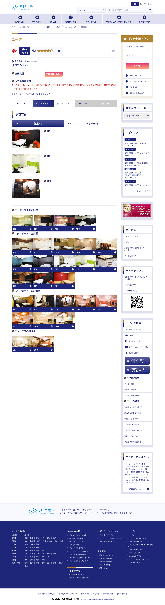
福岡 (26, 563)
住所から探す (20, 21)
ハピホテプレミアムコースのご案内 (134, 249)
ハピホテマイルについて (133, 242)
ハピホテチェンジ (135, 549)
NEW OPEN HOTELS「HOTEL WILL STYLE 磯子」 (136, 162)
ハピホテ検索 (133, 323)
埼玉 (38, 541)
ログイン (137, 66)
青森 (26, 538)
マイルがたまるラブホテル (78, 551)
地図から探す (71, 21)
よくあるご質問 (130, 256)
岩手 (43, 538)
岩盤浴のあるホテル (131, 419)
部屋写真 (44, 103)
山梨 (31, 544)
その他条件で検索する (132, 442)
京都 (37, 553)
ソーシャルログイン (136, 76)
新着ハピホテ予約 (105, 562)
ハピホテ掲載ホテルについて (139, 559)
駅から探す (37, 21)
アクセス (65, 103)
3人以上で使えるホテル (133, 430)
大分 (48, 563)
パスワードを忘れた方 (137, 81)
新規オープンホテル (106, 555)
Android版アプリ (130, 291)
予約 (108, 103)
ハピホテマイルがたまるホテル (137, 369)
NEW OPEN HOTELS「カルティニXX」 (137, 184)
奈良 (48, 553)
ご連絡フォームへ (135, 489)
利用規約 (51, 594)
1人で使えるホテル (131, 424)
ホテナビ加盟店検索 (131, 395)
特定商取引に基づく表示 (90, 594)
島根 (43, 557)
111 (48, 156)
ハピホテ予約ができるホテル (137, 361)
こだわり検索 (134, 353)
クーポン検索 (129, 384)
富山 (31, 547)
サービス (131, 229)
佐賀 (31, 563)
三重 (43, 550)
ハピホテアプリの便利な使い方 (110, 538)
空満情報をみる (53, 74)
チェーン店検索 (130, 390)
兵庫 (31, 553)
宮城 (48, 538)
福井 (37, 547)
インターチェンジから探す (78, 535)
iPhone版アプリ (130, 285)
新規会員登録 (134, 87)
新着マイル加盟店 (105, 558)
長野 (37, 544)
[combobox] (127, 10)
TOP (23, 103)
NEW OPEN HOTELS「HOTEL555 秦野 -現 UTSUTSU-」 (133, 173)
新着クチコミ (104, 568)
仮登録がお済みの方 (136, 93)
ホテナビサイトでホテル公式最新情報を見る (31, 94)
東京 (26, 541)
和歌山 (55, 553)
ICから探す (53, 21)
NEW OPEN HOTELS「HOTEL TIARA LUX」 (136, 142)
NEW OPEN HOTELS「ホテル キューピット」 (137, 152)
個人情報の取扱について (68, 594)
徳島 (31, 560)
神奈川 (32, 541)
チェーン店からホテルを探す (79, 561)
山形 (37, 538)
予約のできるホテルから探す (118, 21)
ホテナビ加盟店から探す (77, 554)
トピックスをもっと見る (141, 191)
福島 (54, 538)
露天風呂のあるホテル (132, 413)
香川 (26, 560)
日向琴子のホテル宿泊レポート (80, 578)
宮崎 (54, 563)
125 (49, 181)
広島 (31, 557)
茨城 (55, 541)
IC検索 (131, 335)
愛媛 (37, 560)
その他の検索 (144, 21)
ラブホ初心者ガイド (106, 535)
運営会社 (41, 594)
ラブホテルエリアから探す (139, 347)
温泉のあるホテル (131, 436)
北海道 (26, 535)
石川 (26, 547)
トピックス (132, 132)
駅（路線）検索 (134, 341)
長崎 (37, 563)
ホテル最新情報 (104, 565)
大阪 (26, 553)
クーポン (87, 103)
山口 (48, 557)
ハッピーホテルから (137, 456)
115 (49, 131)
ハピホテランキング (131, 236)
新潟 (26, 544)
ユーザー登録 (146, 4)
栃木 (50, 541)
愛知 (26, 550)
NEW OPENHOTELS (76, 574)
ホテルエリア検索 (135, 330)
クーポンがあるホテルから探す (80, 558)
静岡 (37, 550)
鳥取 (37, 557)
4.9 (34, 51)
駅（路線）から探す (76, 538)
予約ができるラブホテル (77, 548)
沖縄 (26, 566)
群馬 (61, 541)
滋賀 (43, 553)
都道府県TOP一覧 (136, 108)
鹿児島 (61, 563)
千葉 (44, 541)
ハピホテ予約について (137, 541)
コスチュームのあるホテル (134, 407)
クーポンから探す (91, 21)
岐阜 (31, 550)
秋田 (31, 538)
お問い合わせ (122, 594)
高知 (43, 560)
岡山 (26, 557)
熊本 (43, 563)
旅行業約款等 (108, 594)
